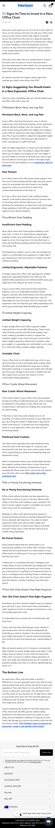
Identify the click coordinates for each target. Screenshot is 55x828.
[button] (27, 768)
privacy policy (36, 762)
